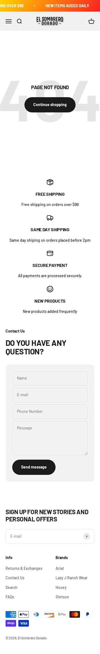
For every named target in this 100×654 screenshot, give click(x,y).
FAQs (10, 596)
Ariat (60, 568)
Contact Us (15, 577)
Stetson (62, 596)
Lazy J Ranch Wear (72, 577)
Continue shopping (50, 104)
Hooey (61, 587)
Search (12, 587)
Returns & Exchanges (24, 568)
